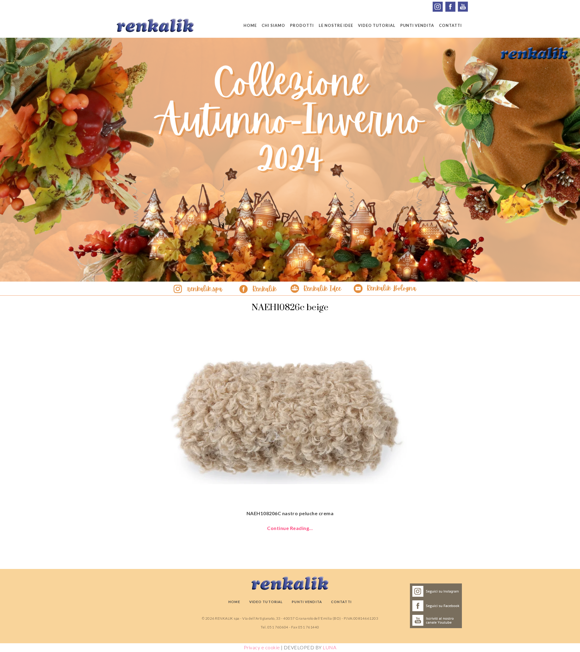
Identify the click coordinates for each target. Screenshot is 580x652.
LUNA (329, 647)
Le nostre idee (336, 25)
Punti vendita (417, 25)
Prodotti (302, 25)
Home (250, 25)
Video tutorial (376, 25)
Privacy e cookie (262, 647)
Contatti (450, 25)
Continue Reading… (290, 528)
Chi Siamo (273, 25)
